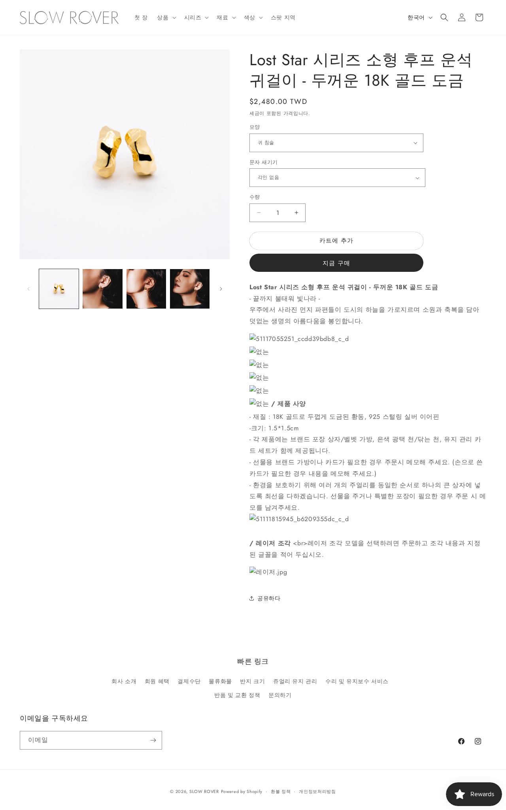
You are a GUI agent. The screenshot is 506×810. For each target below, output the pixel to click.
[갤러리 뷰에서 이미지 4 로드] (190, 289)
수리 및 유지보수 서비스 (357, 681)
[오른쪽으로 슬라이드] (221, 289)
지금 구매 (336, 263)
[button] (165, 17)
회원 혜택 (157, 681)
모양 (254, 127)
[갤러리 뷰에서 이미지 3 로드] (146, 289)
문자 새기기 (263, 162)
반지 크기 (252, 681)
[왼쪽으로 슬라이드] (28, 289)
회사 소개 (123, 681)
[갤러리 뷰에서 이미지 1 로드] (59, 289)
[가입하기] (153, 740)
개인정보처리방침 (317, 791)
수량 (254, 197)
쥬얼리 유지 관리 (295, 681)
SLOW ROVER (204, 791)
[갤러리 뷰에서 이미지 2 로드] (102, 289)
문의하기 (279, 695)
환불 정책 (281, 791)
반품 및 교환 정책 (237, 695)
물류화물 (220, 681)
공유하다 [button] (268, 598)
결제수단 (188, 681)
